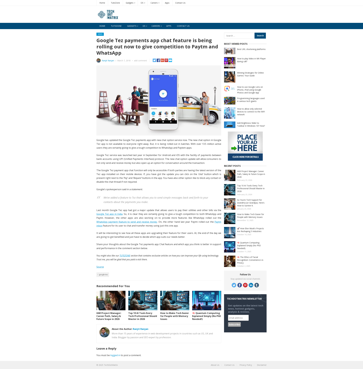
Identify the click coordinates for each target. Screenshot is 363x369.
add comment (140, 60)
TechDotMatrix (111, 365)
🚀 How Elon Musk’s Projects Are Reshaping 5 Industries (250, 230)
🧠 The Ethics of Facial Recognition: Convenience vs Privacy (250, 260)
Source (100, 266)
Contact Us (180, 2)
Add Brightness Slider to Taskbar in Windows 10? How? (251, 124)
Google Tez (103, 274)
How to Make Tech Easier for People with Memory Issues (174, 316)
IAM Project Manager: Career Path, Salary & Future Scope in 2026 (108, 316)
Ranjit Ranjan (108, 60)
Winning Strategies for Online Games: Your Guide (250, 74)
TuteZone (115, 2)
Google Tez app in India (109, 214)
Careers (154, 2)
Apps (167, 2)
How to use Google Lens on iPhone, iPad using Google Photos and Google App (250, 90)
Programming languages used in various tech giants (251, 99)
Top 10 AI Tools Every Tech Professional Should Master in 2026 (142, 316)
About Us (215, 365)
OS (142, 2)
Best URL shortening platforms (251, 49)
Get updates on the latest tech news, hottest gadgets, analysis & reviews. (245, 308)
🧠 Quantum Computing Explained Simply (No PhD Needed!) (206, 316)
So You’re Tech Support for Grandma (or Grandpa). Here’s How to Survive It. (250, 203)
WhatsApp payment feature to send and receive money (126, 221)
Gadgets (129, 2)
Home (102, 2)
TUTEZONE (125, 255)
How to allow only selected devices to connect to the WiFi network (251, 111)
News (100, 34)
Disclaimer (262, 365)
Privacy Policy (245, 365)
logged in (115, 355)
